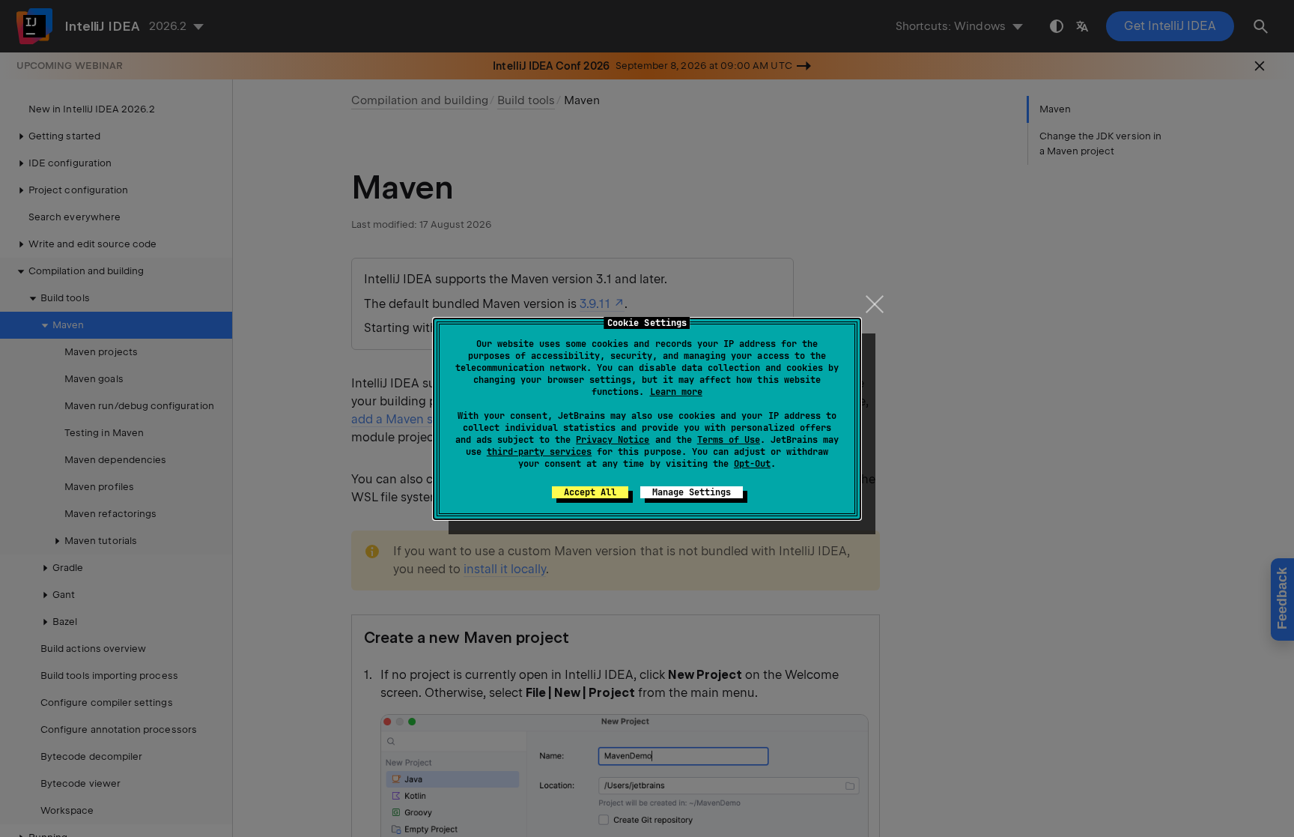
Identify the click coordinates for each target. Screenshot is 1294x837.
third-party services (539, 452)
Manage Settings (691, 492)
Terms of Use (728, 440)
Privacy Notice (612, 440)
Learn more (676, 392)
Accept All (590, 492)
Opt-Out (752, 464)
